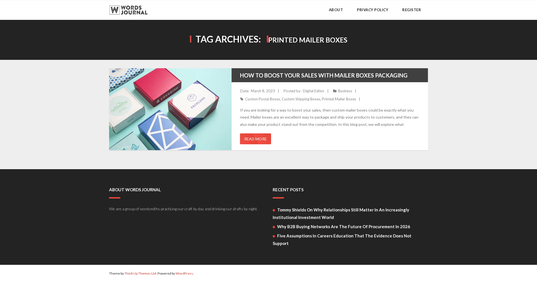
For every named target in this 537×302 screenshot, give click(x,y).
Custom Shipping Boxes (301, 99)
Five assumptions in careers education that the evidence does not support (342, 239)
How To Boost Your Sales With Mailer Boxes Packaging (324, 75)
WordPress (184, 273)
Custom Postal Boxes (262, 99)
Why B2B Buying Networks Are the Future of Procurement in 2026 (343, 226)
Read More (255, 138)
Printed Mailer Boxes (339, 99)
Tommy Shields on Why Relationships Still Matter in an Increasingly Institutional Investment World (341, 213)
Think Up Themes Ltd (140, 273)
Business (345, 91)
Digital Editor (313, 91)
